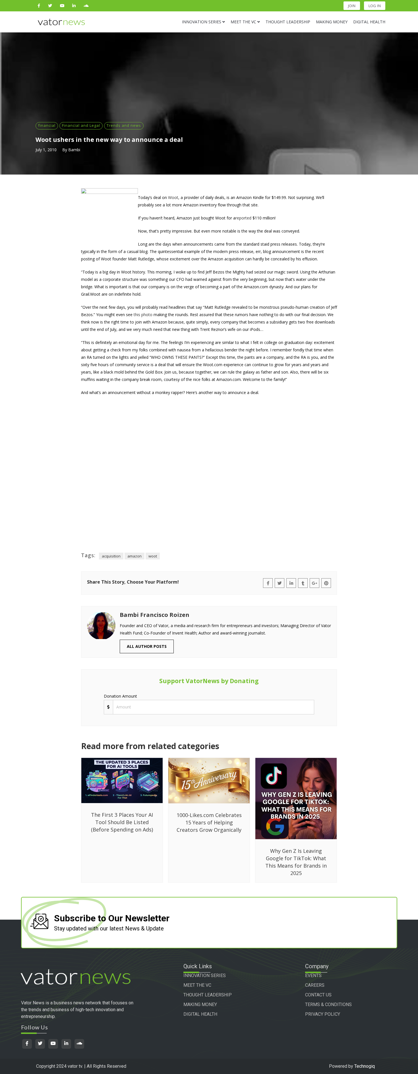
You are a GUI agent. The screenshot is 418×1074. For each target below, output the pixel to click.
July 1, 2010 (46, 149)
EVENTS (313, 975)
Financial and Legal (81, 125)
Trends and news (124, 125)
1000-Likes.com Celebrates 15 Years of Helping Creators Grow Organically (209, 822)
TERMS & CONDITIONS (328, 1004)
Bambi (74, 149)
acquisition (111, 556)
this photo (143, 314)
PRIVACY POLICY (322, 1014)
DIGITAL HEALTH (200, 1014)
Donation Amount (120, 696)
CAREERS (314, 985)
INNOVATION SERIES (204, 975)
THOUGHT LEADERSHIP (207, 995)
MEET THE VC (197, 985)
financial (46, 125)
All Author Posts (147, 646)
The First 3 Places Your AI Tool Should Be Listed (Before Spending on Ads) (122, 822)
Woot (173, 197)
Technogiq (364, 1066)
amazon (134, 556)
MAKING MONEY (200, 1004)
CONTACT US (318, 995)
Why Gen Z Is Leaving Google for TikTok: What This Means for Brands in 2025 (296, 861)
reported (243, 218)
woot (152, 556)
